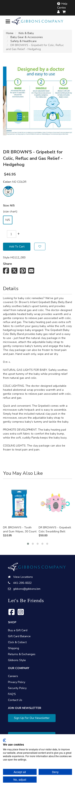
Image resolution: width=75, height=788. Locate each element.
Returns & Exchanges (21, 654)
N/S (7, 220)
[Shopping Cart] (64, 12)
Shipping (13, 648)
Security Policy (17, 688)
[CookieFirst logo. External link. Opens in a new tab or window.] (4, 740)
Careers (13, 676)
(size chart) (10, 211)
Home (9, 33)
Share (7, 264)
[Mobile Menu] (8, 22)
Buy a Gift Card (17, 630)
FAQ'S (12, 694)
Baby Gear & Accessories (26, 37)
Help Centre (62, 6)
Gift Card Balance (19, 636)
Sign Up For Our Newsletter (32, 718)
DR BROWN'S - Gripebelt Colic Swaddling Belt (55, 529)
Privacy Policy (16, 682)
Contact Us (15, 700)
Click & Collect (17, 642)
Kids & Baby (26, 33)
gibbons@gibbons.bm (26, 589)
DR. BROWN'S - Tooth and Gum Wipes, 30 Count (19, 529)
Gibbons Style (17, 660)
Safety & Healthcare (23, 41)
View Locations (23, 577)
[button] (28, 544)
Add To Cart (16, 246)
